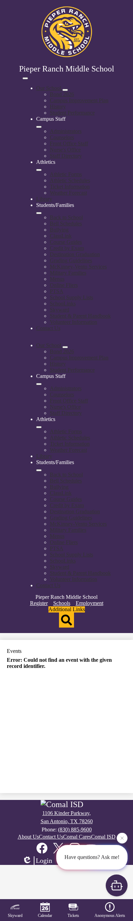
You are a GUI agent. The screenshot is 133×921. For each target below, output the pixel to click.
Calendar (45, 915)
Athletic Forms (66, 174)
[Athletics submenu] (39, 170)
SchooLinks (63, 303)
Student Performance (72, 113)
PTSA (56, 291)
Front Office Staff (69, 143)
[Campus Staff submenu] (39, 127)
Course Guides (66, 242)
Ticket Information (70, 186)
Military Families (68, 273)
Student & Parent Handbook (80, 316)
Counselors (62, 137)
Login (44, 860)
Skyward (59, 310)
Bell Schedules (66, 223)
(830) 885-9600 (75, 829)
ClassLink (61, 236)
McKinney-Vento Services (78, 266)
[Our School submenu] (65, 90)
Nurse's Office (65, 150)
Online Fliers (64, 285)
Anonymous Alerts (109, 915)
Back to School (66, 217)
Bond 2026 (62, 94)
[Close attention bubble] (122, 837)
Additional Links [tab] (66, 609)
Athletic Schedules (70, 180)
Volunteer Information (73, 322)
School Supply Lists (71, 297)
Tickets (73, 915)
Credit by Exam (67, 248)
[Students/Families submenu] (39, 213)
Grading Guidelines (71, 260)
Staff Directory (66, 156)
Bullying (59, 230)
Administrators (66, 131)
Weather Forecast (68, 193)
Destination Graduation (75, 254)
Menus (57, 279)
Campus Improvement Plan (79, 100)
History (58, 106)
